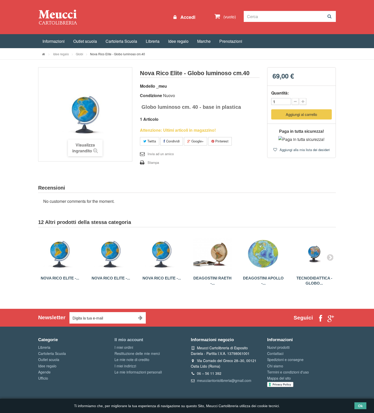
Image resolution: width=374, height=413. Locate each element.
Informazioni (53, 41)
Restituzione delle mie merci (137, 353)
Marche (204, 41)
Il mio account (128, 339)
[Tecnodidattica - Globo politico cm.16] (314, 254)
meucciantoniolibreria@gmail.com (224, 380)
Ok (360, 406)
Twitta (151, 141)
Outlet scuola (85, 41)
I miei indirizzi (125, 365)
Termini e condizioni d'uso (288, 372)
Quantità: (280, 93)
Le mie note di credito (131, 359)
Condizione (151, 95)
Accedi (187, 17)
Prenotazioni (230, 41)
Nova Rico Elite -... (60, 278)
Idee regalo (178, 41)
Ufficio (43, 378)
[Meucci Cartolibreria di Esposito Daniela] (57, 17)
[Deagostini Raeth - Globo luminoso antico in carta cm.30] (212, 254)
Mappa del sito (279, 378)
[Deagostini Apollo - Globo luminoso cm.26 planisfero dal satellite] (263, 254)
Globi (79, 54)
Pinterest (221, 141)
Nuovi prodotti (278, 347)
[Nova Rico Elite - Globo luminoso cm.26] (59, 254)
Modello (147, 86)
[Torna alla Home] (43, 54)
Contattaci (275, 353)
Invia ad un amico (161, 153)
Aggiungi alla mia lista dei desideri (304, 149)
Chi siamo (275, 365)
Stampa (153, 162)
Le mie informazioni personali (138, 372)
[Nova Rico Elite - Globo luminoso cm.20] (161, 254)
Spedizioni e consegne (285, 359)
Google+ (197, 141)
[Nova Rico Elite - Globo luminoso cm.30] (110, 254)
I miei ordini (123, 347)
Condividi (172, 141)
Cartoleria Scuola (121, 41)
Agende (44, 372)
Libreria (153, 41)
